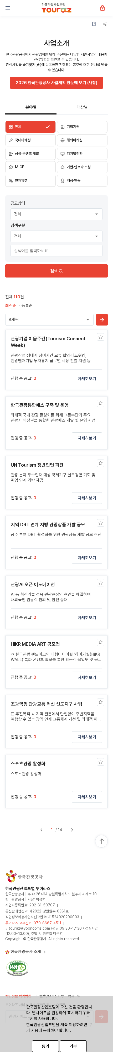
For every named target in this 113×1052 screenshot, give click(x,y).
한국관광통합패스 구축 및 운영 (40, 405)
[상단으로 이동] (101, 841)
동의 (45, 1046)
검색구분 (18, 225)
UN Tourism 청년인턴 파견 (37, 465)
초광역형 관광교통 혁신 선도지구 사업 (46, 704)
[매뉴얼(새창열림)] (94, 24)
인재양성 (21, 180)
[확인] (102, 320)
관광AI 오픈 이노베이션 (33, 584)
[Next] (71, 830)
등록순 (27, 305)
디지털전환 (75, 153)
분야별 (31, 107)
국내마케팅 (23, 140)
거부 (73, 1046)
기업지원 (73, 127)
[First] (41, 830)
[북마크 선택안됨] (100, 337)
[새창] (17, 967)
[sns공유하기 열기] (104, 24)
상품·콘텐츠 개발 (27, 153)
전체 (18, 127)
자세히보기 (87, 378)
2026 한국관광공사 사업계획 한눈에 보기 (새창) (56, 82)
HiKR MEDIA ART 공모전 (35, 644)
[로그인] (105, 8)
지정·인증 (73, 180)
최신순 (10, 305)
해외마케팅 (75, 140)
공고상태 (18, 203)
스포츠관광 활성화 (28, 763)
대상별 (82, 107)
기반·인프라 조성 (79, 167)
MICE (19, 167)
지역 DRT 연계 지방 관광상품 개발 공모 (48, 524)
